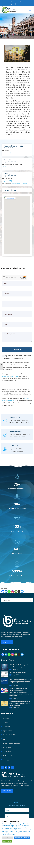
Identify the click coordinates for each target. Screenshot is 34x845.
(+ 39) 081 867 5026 (18, 4)
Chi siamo (6, 718)
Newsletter (6, 760)
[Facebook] (2, 591)
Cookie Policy (7, 751)
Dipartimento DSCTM (9, 735)
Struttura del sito (8, 756)
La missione (6, 726)
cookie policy (15, 376)
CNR (4, 739)
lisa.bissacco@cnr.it (9, 167)
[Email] (15, 591)
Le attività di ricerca (16, 446)
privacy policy (6, 376)
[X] (18, 591)
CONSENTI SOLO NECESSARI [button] (22, 837)
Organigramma (7, 731)
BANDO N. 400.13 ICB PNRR (17, 672)
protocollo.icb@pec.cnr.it (19, 183)
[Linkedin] (6, 591)
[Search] (30, 600)
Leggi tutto (7, 642)
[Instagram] (12, 591)
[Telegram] (22, 591)
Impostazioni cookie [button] (7, 837)
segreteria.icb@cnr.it (18, 1)
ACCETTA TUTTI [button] (7, 841)
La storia (5, 722)
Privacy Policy (7, 747)
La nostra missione (15, 432)
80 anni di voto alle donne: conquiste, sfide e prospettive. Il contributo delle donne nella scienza (19, 703)
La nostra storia (14, 417)
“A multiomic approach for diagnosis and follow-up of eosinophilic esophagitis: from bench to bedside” (20, 681)
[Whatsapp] (9, 591)
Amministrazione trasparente (11, 743)
